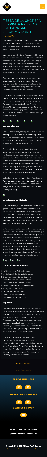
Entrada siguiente (23, 370)
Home (12, 429)
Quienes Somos (17, 433)
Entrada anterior (23, 363)
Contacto (32, 433)
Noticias (7, 36)
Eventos (21, 429)
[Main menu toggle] (42, 6)
